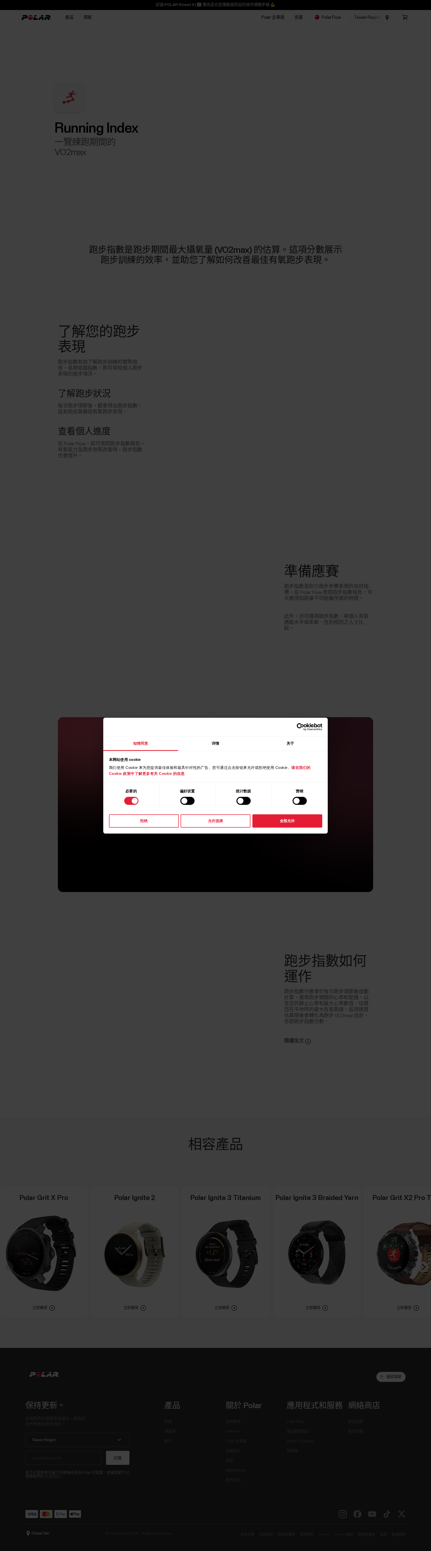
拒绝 (144, 821)
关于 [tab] (290, 743)
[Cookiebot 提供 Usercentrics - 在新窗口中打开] (300, 727)
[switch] (187, 801)
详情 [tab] (215, 743)
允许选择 (215, 821)
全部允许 (287, 821)
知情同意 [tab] (140, 743)
